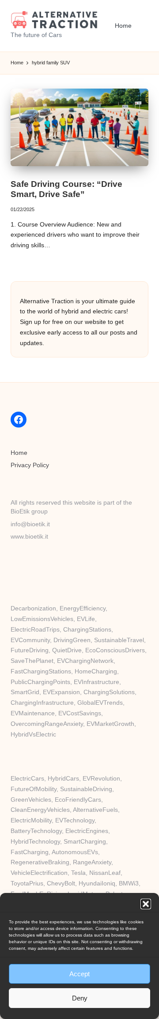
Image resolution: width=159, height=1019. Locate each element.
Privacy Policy (30, 465)
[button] (145, 904)
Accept (79, 974)
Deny (79, 998)
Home (19, 453)
